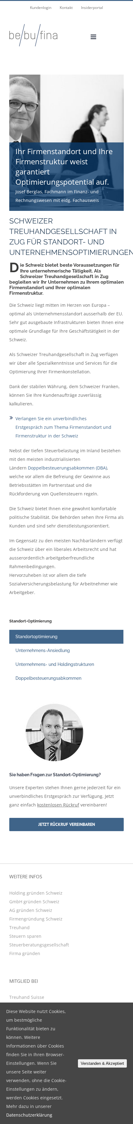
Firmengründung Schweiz (35, 919)
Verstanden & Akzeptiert (102, 1063)
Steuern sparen (25, 936)
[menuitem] (40, 7)
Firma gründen (24, 953)
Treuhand (19, 927)
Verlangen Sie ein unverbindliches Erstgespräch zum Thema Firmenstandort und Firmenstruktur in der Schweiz (63, 427)
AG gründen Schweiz (30, 910)
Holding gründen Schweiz (35, 893)
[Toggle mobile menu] (94, 37)
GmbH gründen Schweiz (34, 902)
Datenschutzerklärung (29, 1115)
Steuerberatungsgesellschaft (39, 945)
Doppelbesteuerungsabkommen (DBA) (67, 468)
